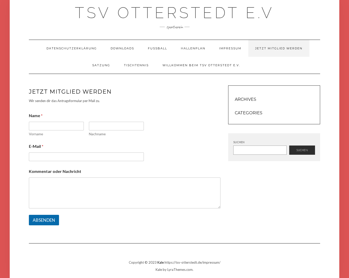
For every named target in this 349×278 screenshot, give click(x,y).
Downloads (122, 48)
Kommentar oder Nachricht (55, 171)
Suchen (239, 142)
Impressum (230, 48)
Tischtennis (136, 65)
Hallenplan (193, 48)
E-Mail (36, 146)
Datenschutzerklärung (71, 48)
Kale (160, 262)
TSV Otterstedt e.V (174, 13)
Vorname (36, 134)
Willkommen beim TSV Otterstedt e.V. (201, 65)
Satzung (101, 65)
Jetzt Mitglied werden (279, 48)
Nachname (97, 134)
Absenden (44, 220)
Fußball (157, 48)
